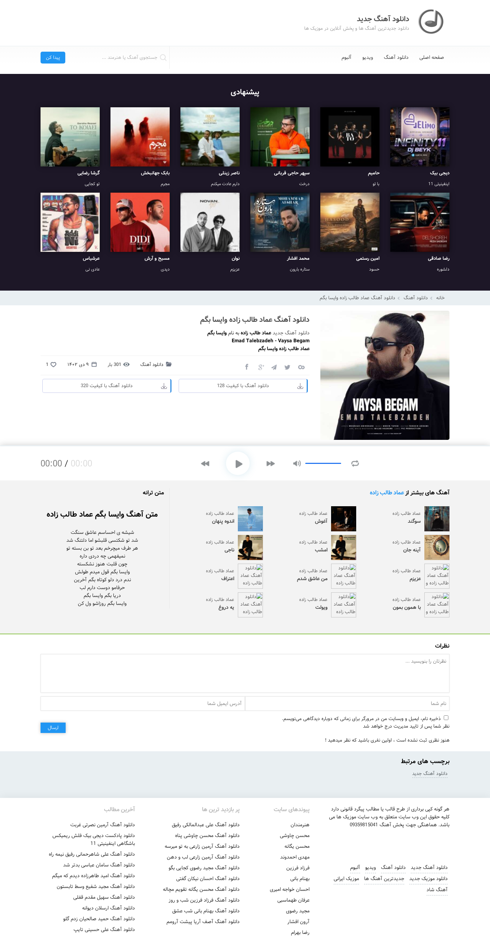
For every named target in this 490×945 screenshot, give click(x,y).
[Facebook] (246, 367)
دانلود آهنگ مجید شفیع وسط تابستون (96, 886)
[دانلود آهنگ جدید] (431, 23)
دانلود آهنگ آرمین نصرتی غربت (102, 825)
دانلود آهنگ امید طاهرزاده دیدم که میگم (93, 876)
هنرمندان (300, 825)
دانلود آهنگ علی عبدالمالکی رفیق (206, 825)
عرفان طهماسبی (293, 900)
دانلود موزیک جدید (428, 879)
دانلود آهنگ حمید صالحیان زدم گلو (99, 919)
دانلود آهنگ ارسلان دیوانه (108, 908)
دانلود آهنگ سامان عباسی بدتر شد (99, 865)
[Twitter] (287, 367)
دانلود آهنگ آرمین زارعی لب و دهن (203, 857)
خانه (440, 298)
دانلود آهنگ (396, 57)
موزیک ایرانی (346, 879)
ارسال (53, 728)
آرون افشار (298, 922)
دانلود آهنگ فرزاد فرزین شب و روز (204, 900)
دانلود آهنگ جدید (291, 333)
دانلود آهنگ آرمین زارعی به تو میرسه (202, 846)
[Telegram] (274, 367)
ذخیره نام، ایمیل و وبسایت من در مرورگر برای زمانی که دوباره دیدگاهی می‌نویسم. (361, 719)
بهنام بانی (300, 879)
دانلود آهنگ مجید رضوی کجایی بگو (204, 868)
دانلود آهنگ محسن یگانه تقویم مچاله (201, 889)
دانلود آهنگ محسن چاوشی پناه (207, 836)
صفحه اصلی (431, 57)
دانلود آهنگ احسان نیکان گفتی (208, 879)
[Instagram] (358, 842)
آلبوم (346, 57)
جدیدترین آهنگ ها (384, 879)
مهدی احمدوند (295, 857)
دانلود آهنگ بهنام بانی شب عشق (206, 911)
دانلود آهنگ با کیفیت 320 (107, 386)
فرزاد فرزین (298, 868)
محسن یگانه (297, 846)
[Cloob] (301, 367)
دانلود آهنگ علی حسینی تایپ (104, 930)
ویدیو (367, 57)
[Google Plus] (260, 367)
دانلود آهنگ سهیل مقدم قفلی (104, 897)
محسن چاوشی (295, 836)
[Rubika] (407, 842)
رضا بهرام (300, 932)
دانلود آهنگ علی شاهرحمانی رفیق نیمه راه (92, 854)
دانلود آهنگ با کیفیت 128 (243, 386)
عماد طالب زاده (387, 492)
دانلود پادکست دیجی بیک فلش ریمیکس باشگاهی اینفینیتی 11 (93, 839)
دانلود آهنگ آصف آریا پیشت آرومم (203, 922)
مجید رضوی (298, 911)
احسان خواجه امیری (290, 889)
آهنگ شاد (437, 890)
